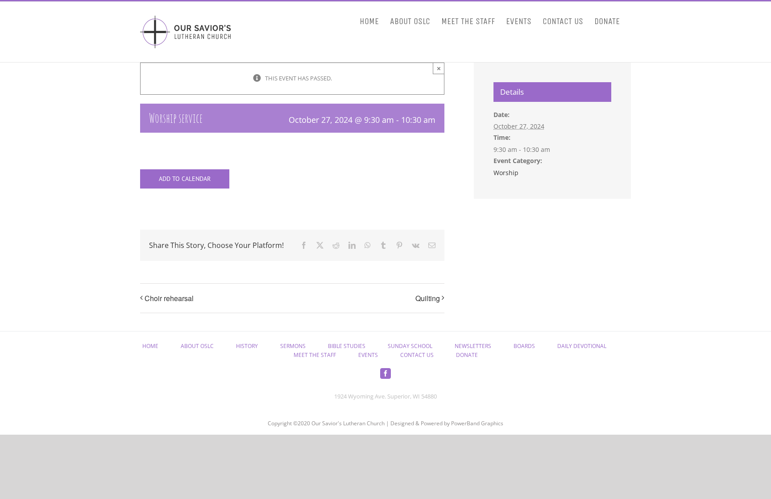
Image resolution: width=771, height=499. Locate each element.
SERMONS (293, 346)
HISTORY (247, 346)
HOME (150, 346)
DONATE (467, 355)
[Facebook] (385, 373)
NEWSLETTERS (473, 346)
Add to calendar (185, 179)
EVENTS (368, 355)
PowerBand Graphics (477, 423)
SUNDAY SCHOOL (410, 346)
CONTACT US (417, 355)
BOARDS (524, 346)
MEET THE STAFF (315, 355)
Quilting (427, 298)
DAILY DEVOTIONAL (581, 346)
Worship (505, 172)
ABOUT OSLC (197, 346)
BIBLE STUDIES (346, 346)
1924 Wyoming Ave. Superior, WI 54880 (385, 396)
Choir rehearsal (169, 298)
